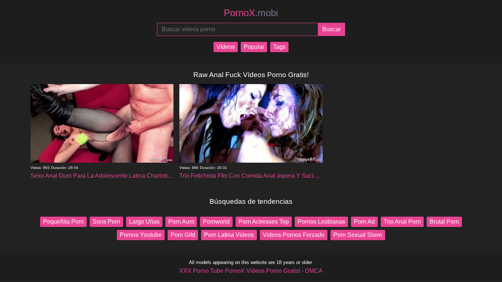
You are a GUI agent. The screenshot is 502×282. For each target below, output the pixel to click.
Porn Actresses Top (264, 221)
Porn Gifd (183, 235)
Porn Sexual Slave (357, 235)
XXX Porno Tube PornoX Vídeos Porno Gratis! (239, 271)
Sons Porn (106, 221)
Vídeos (225, 47)
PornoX (251, 13)
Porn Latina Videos (229, 235)
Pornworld (216, 221)
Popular (254, 47)
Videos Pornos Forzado (293, 235)
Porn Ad (364, 221)
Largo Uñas (144, 221)
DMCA (314, 271)
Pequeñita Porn (63, 221)
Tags (279, 47)
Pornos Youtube (141, 235)
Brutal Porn (444, 221)
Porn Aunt (181, 221)
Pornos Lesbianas (321, 221)
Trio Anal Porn (402, 221)
